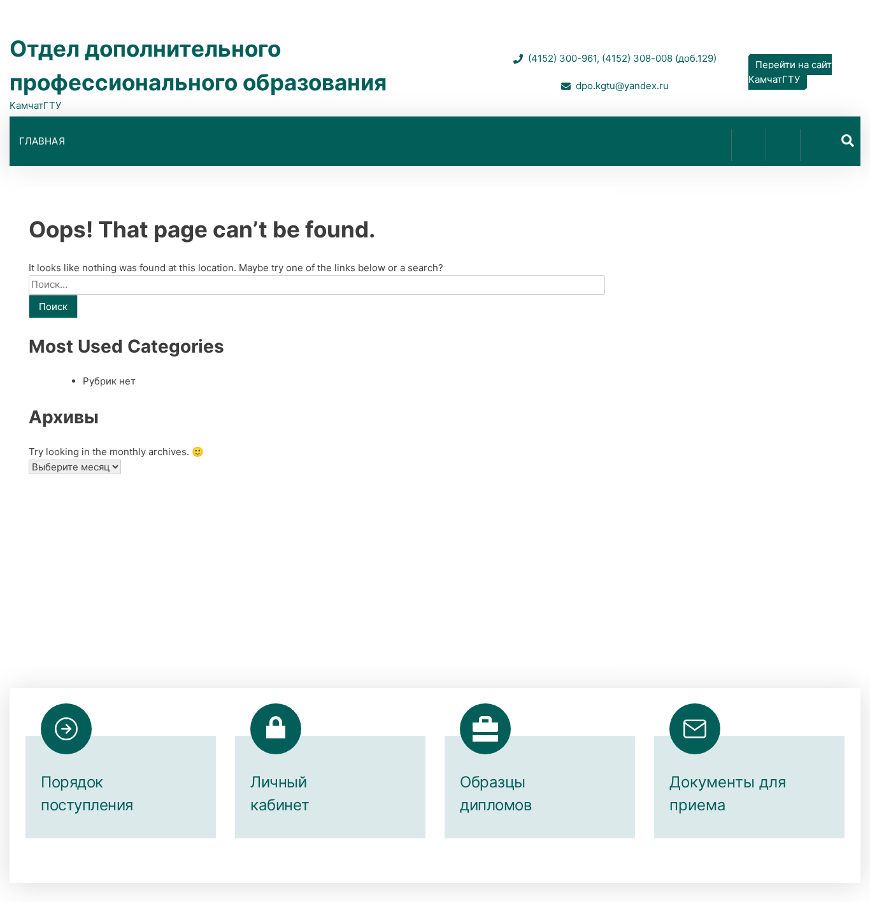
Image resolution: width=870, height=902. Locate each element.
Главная (42, 141)
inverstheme (562, 869)
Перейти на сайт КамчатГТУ (790, 72)
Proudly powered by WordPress (349, 869)
